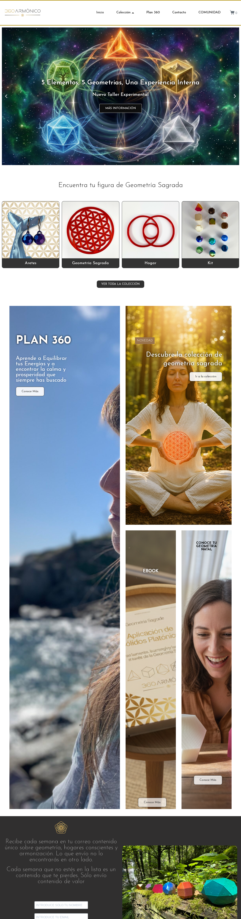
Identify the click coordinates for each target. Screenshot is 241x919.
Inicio (100, 12)
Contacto (179, 12)
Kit (210, 263)
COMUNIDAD (209, 12)
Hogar (150, 263)
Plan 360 (153, 12)
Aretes (30, 263)
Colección (123, 12)
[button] (6, 96)
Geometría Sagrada (90, 263)
